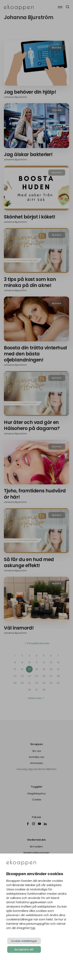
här (33, 928)
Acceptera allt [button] (24, 949)
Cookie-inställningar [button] (24, 941)
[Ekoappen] (21, 863)
